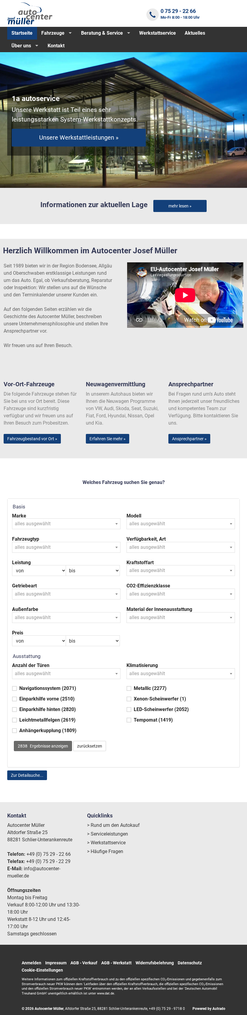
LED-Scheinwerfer (161, 709)
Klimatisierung (142, 665)
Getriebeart (24, 586)
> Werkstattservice (106, 843)
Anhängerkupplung (48, 730)
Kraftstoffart (140, 562)
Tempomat (153, 720)
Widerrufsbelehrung (155, 962)
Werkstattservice (157, 33)
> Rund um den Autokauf (113, 825)
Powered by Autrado (208, 1009)
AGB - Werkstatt (116, 962)
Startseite (22, 33)
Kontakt (56, 46)
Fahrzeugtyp (25, 539)
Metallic (150, 688)
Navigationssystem (47, 688)
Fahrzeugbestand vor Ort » (32, 438)
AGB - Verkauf (83, 962)
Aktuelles (195, 33)
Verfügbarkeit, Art (146, 539)
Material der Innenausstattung (159, 609)
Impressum (56, 962)
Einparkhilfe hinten (47, 709)
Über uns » (79, 141)
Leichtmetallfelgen (47, 720)
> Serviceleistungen (107, 834)
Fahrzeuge (52, 33)
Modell (134, 516)
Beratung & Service (102, 33)
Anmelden (31, 962)
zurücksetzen (89, 746)
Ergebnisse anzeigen (43, 746)
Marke (19, 516)
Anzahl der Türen (30, 665)
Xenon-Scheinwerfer (160, 699)
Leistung (21, 562)
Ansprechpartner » (189, 438)
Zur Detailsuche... (27, 775)
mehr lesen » (180, 206)
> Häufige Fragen (105, 851)
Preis (17, 633)
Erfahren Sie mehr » (107, 438)
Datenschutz (190, 962)
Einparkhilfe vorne (47, 699)
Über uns (21, 46)
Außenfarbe (25, 609)
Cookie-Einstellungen (42, 970)
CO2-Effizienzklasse (148, 586)
